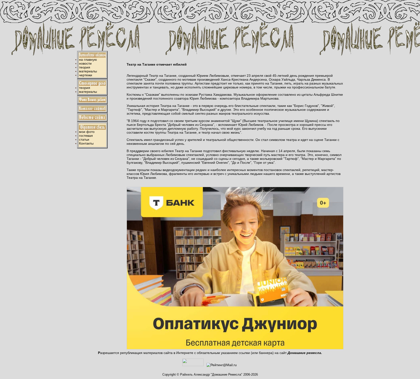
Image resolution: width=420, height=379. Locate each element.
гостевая (86, 136)
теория (84, 67)
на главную (88, 59)
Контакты (86, 143)
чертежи (85, 75)
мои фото (87, 132)
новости (85, 63)
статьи (84, 139)
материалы (88, 71)
